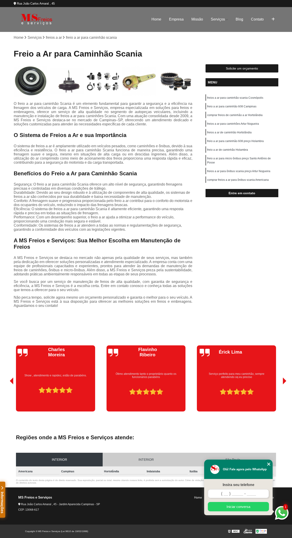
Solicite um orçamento (242, 68)
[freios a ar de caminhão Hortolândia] (175, 81)
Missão (197, 19)
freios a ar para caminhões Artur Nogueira (233, 123)
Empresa (176, 19)
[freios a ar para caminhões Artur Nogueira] (139, 81)
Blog (239, 19)
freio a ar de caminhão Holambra (227, 149)
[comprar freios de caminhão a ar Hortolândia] (103, 81)
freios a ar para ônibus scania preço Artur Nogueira (238, 171)
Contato (257, 19)
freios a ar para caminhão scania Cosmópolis (235, 97)
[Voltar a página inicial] (36, 19)
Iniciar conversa (238, 507)
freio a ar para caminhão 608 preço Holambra (235, 141)
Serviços (218, 19)
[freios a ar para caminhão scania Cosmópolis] (31, 81)
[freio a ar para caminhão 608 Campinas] (67, 81)
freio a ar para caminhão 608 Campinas (231, 106)
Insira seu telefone (238, 485)
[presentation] (5, 398)
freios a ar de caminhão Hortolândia (229, 132)
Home (156, 19)
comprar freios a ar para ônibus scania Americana (238, 179)
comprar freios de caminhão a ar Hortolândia (235, 115)
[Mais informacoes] (273, 19)
